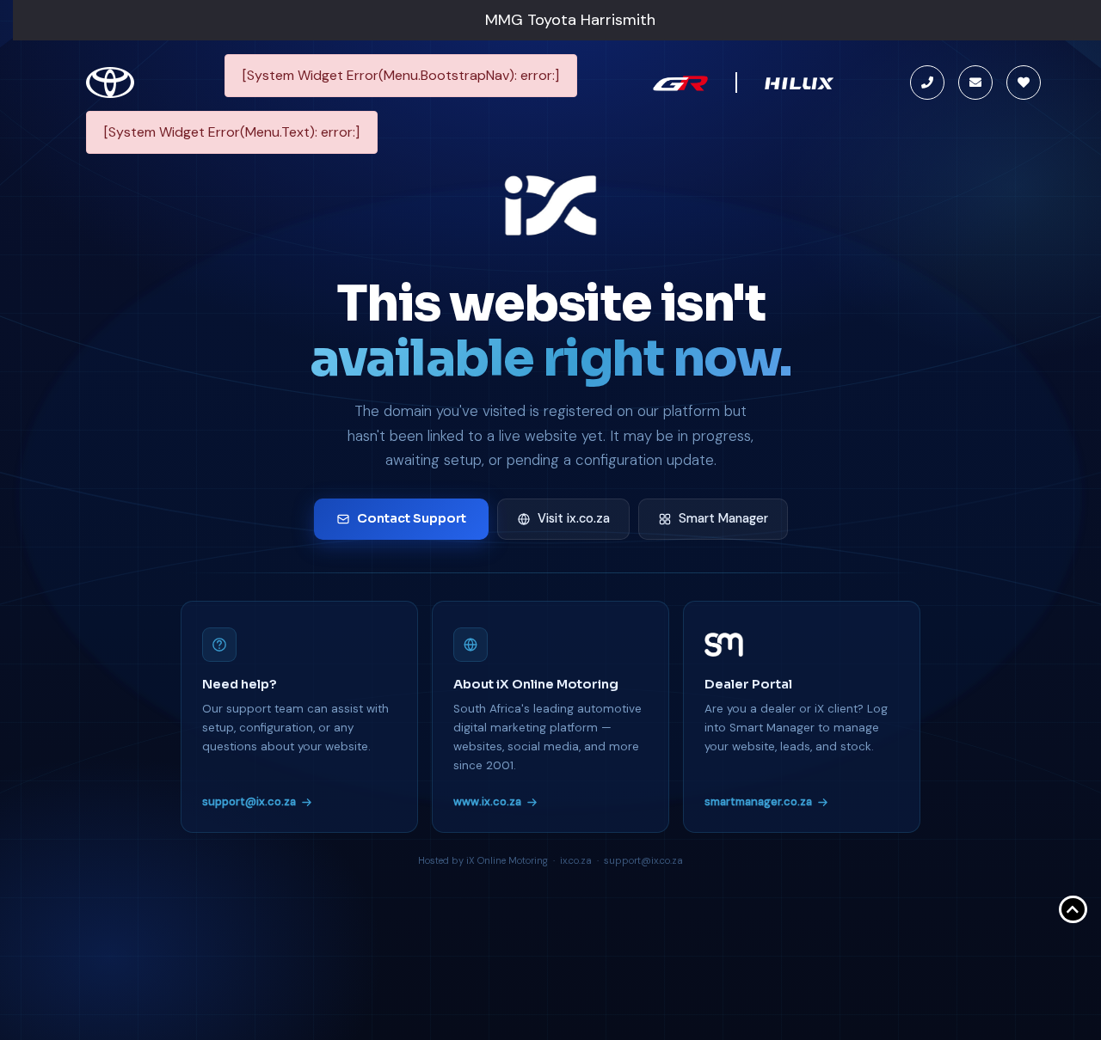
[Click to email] (975, 82)
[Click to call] (927, 82)
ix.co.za (576, 860)
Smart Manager (723, 518)
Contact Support (411, 518)
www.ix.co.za (487, 801)
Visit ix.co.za (574, 518)
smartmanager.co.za (758, 801)
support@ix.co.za (249, 801)
